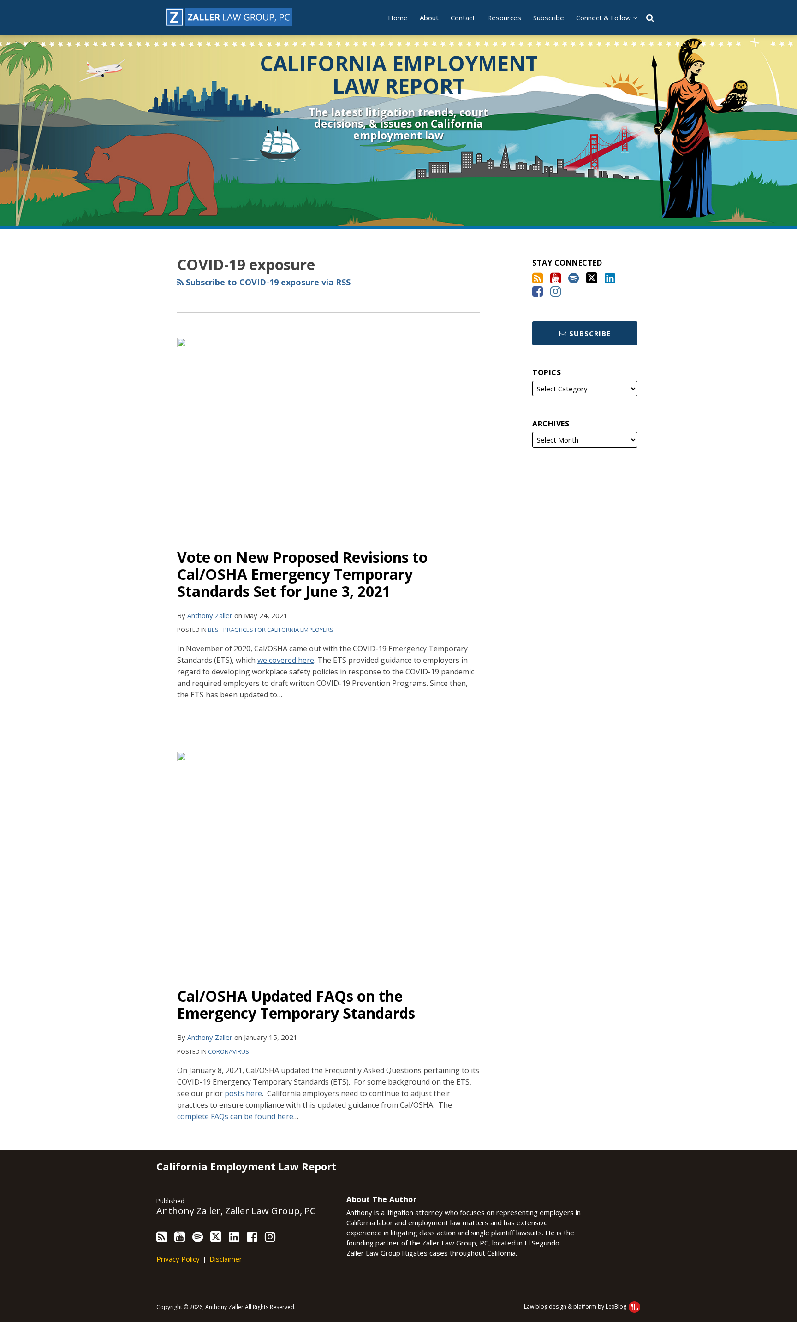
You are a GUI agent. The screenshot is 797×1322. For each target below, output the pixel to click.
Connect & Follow (603, 17)
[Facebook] (537, 291)
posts (234, 1093)
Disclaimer (225, 1258)
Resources (504, 17)
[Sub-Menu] (634, 17)
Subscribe (548, 17)
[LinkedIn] (610, 277)
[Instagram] (555, 291)
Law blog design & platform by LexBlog (576, 1306)
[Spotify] (573, 277)
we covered (285, 660)
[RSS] (537, 277)
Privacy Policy (178, 1258)
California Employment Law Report (399, 74)
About (429, 17)
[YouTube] (555, 277)
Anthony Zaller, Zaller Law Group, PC (235, 1210)
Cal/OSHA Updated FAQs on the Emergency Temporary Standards (296, 1004)
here (254, 1093)
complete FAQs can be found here (235, 1116)
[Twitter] (591, 277)
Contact (463, 17)
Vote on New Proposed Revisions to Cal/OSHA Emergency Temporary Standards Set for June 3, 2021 (302, 574)
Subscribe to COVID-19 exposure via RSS (267, 282)
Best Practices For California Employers (270, 630)
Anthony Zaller (209, 615)
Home (398, 17)
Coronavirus (228, 1051)
